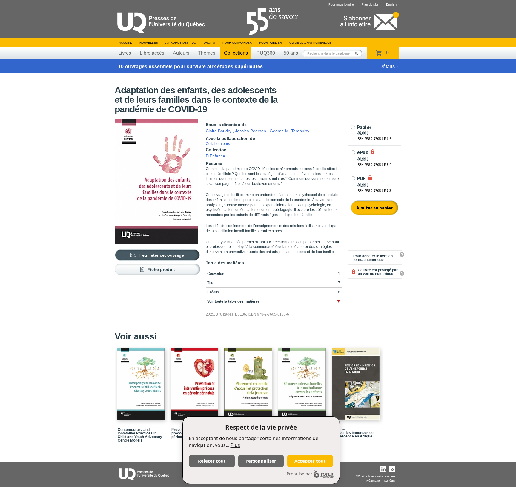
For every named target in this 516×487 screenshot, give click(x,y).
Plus (235, 445)
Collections (236, 53)
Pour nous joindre (341, 4)
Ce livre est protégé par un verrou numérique (378, 271)
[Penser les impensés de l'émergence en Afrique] (356, 381)
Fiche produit (161, 269)
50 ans (291, 53)
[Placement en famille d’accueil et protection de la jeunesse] (249, 381)
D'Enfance (215, 156)
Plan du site (370, 4)
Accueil (125, 42)
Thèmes (206, 53)
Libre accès (152, 53)
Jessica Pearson (250, 130)
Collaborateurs (218, 144)
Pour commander (237, 42)
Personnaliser (260, 461)
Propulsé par (299, 474)
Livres (124, 53)
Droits (209, 42)
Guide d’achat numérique (310, 42)
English (391, 4)
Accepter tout (310, 461)
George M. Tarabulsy (289, 130)
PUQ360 (266, 53)
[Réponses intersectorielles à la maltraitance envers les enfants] (303, 381)
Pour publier (270, 42)
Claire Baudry (218, 130)
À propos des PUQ (180, 42)
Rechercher (358, 53)
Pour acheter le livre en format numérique (373, 257)
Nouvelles (148, 42)
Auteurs (181, 53)
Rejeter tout (212, 461)
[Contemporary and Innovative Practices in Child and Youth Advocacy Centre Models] (141, 381)
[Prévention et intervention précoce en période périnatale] (195, 381)
